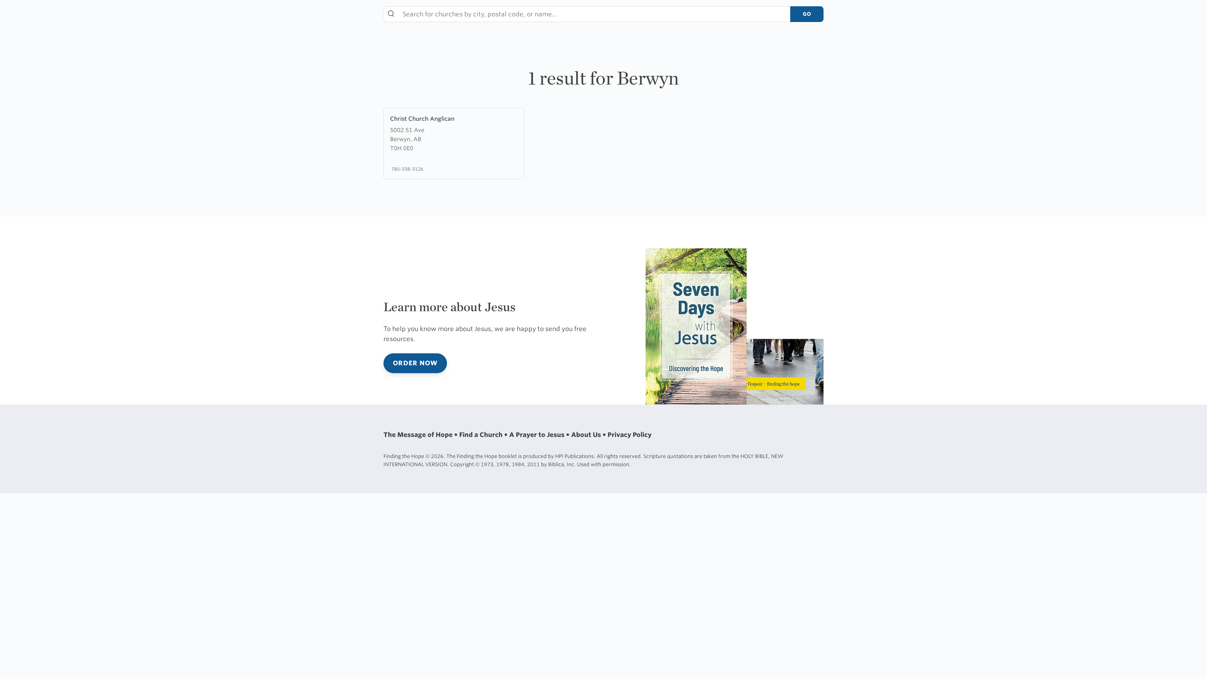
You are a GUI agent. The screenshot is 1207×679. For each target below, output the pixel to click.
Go (807, 14)
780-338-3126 (406, 169)
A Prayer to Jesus (537, 435)
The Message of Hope (418, 435)
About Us (587, 435)
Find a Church (481, 435)
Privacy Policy (630, 435)
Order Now (415, 363)
